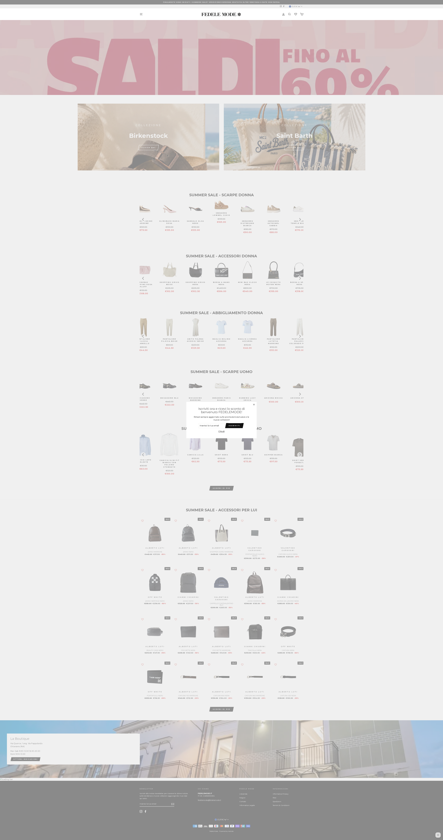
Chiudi (221, 431)
